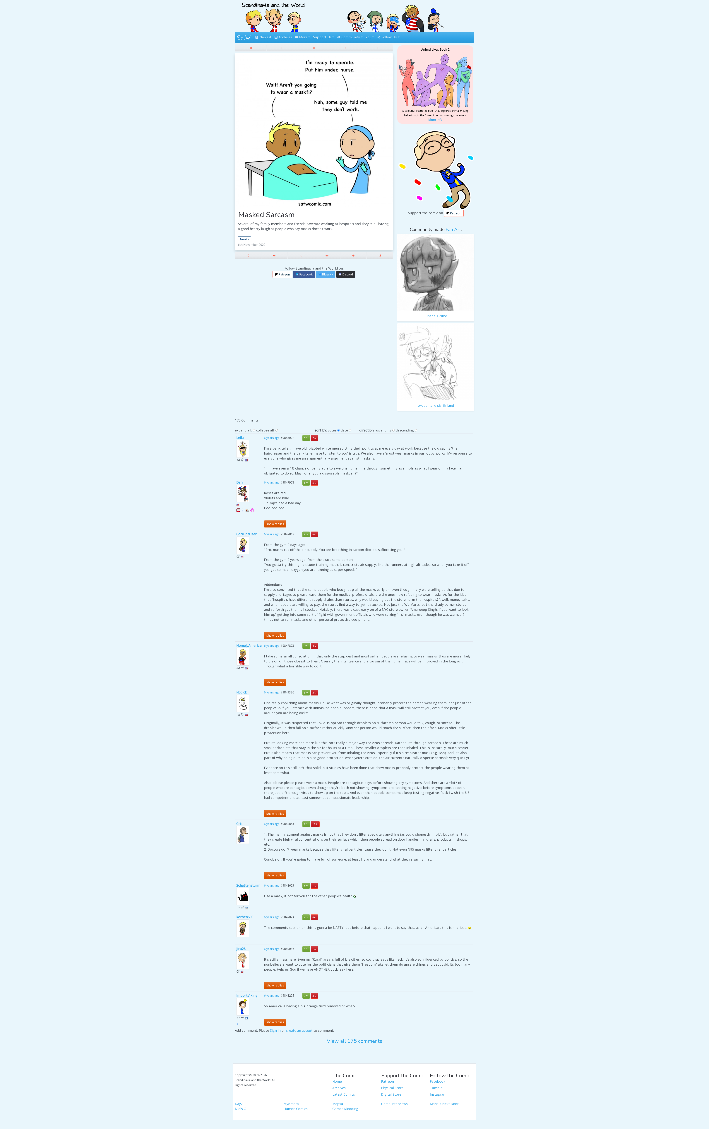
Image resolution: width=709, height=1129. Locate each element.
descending (405, 430)
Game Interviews (394, 1103)
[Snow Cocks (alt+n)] (345, 48)
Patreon (284, 274)
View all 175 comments (354, 1041)
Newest (264, 37)
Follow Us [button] (388, 37)
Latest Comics (343, 1094)
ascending (383, 430)
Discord (347, 274)
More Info (435, 120)
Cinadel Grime (436, 316)
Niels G (240, 1108)
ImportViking (246, 995)
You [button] (368, 37)
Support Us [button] (322, 37)
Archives (285, 37)
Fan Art (453, 229)
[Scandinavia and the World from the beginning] (250, 48)
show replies (275, 524)
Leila (240, 437)
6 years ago (272, 438)
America (244, 239)
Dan (239, 482)
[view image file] (327, 255)
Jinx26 (241, 948)
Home (337, 1081)
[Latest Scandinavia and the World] (377, 48)
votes (332, 430)
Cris (239, 823)
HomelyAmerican (249, 645)
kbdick (241, 692)
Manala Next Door (444, 1103)
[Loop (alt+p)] (282, 48)
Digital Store (391, 1094)
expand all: (243, 430)
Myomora (291, 1103)
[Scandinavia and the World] (273, 15)
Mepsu (337, 1103)
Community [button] (350, 37)
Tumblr (436, 1088)
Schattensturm (248, 885)
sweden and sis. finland (435, 405)
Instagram (438, 1094)
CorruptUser (246, 534)
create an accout (299, 1030)
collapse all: (265, 430)
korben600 (244, 917)
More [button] (302, 37)
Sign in (275, 1030)
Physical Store (392, 1088)
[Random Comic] (314, 48)
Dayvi (239, 1103)
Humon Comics (296, 1108)
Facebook (306, 274)
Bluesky (327, 274)
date (344, 430)
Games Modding (345, 1108)
